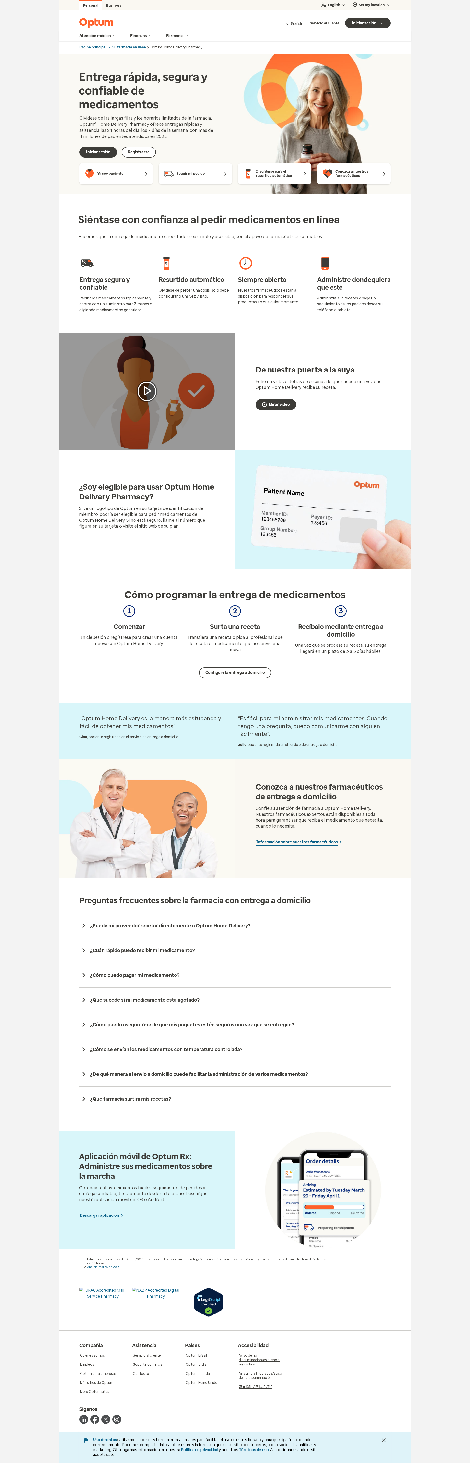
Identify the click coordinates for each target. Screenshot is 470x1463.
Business (113, 5)
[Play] (147, 391)
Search (296, 23)
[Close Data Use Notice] (384, 1440)
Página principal (92, 47)
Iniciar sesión (98, 152)
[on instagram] (116, 1419)
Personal (90, 5)
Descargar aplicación (99, 1215)
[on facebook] (94, 1419)
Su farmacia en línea (129, 47)
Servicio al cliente (324, 23)
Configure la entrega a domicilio (235, 672)
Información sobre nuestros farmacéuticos (297, 842)
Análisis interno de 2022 (103, 1267)
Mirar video (279, 404)
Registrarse (139, 152)
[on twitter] (105, 1419)
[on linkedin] (83, 1419)
